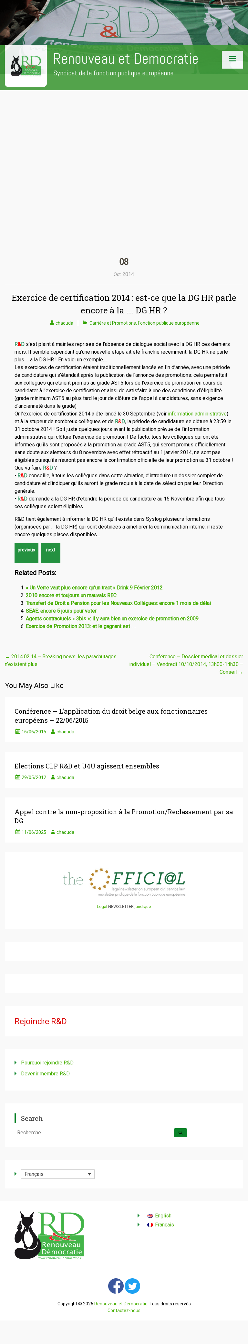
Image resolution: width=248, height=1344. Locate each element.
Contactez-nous (124, 1310)
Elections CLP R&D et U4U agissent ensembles (87, 766)
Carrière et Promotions (112, 323)
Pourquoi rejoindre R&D (47, 1063)
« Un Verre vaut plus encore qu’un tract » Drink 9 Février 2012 (94, 588)
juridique (143, 906)
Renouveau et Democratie (126, 58)
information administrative (197, 414)
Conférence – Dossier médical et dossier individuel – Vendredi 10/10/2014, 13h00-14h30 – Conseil (186, 664)
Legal (102, 906)
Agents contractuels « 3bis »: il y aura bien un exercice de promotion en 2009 (112, 618)
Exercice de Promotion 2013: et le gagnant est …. (81, 626)
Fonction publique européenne (169, 323)
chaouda (64, 323)
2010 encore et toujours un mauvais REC (71, 595)
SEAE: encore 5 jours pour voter (61, 611)
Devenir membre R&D (45, 1074)
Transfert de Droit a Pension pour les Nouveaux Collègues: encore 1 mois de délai (118, 603)
